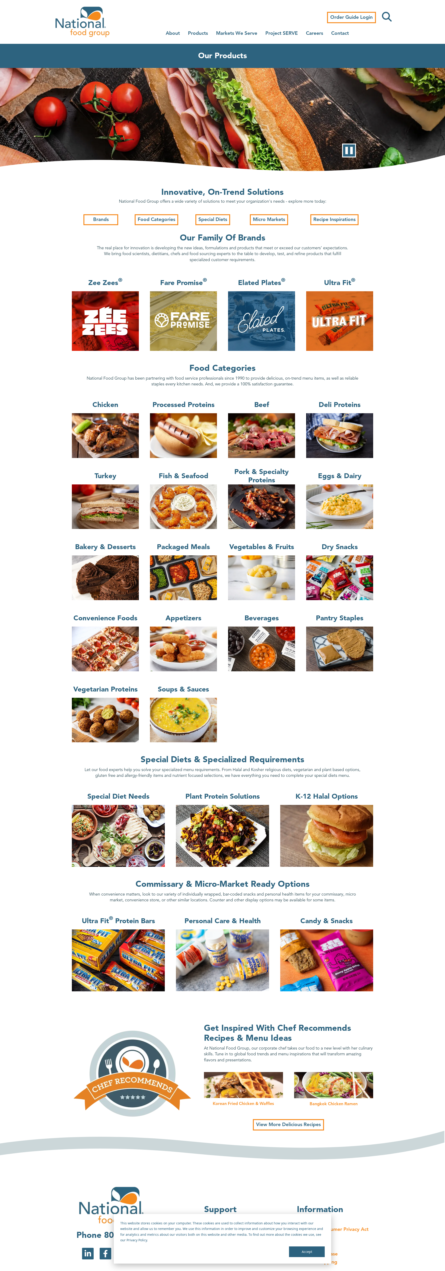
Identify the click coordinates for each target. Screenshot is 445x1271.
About (173, 33)
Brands (101, 219)
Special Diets (212, 219)
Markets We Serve (236, 33)
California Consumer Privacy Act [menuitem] (333, 1229)
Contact (340, 33)
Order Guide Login (351, 17)
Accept (307, 1251)
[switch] (349, 150)
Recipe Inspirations (334, 219)
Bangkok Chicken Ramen (334, 1104)
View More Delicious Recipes (288, 1124)
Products (198, 33)
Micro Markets (269, 219)
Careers (314, 33)
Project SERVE (281, 33)
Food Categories (156, 219)
